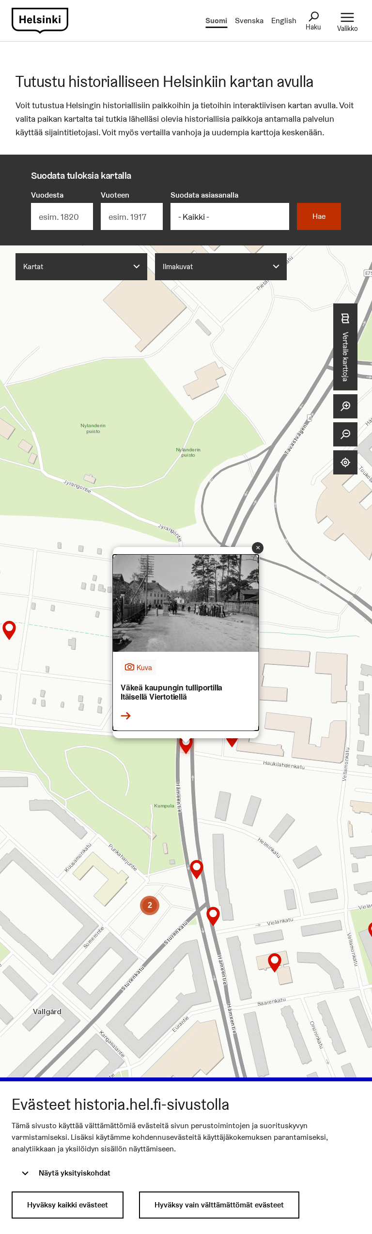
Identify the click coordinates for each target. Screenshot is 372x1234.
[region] (186, 677)
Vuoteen (115, 195)
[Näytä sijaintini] (345, 462)
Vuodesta (47, 195)
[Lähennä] (345, 406)
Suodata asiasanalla (204, 195)
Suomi (216, 20)
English (283, 20)
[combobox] (81, 266)
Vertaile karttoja (345, 356)
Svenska (249, 20)
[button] (274, 963)
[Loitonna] (345, 434)
